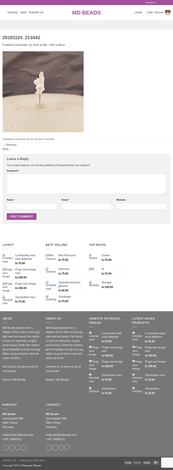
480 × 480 (49, 45)
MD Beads (86, 12)
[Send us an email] (169, 2)
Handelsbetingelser (31, 460)
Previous (10, 144)
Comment (13, 170)
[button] (149, 2)
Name (11, 199)
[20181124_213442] (43, 91)
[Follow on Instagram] (162, 2)
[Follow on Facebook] (159, 2)
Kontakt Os (36, 12)
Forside (13, 12)
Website (121, 199)
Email (65, 199)
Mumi (61, 45)
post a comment (46, 139)
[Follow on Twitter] (166, 2)
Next (7, 149)
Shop (23, 12)
